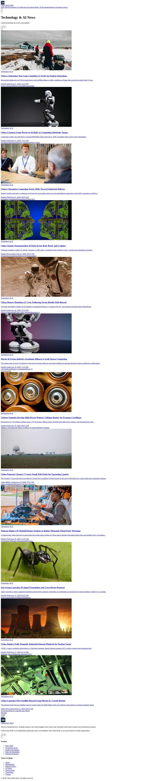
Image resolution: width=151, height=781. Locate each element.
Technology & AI (15, 7)
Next (2, 717)
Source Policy (10, 770)
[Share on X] (2, 27)
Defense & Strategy (56, 7)
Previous (4, 713)
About (65, 7)
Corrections (9, 772)
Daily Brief (5, 7)
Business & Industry (28, 7)
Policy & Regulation (42, 7)
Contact (8, 774)
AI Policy (8, 768)
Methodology (10, 764)
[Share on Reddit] (5, 27)
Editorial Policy (10, 766)
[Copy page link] (2, 29)
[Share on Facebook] (3, 27)
